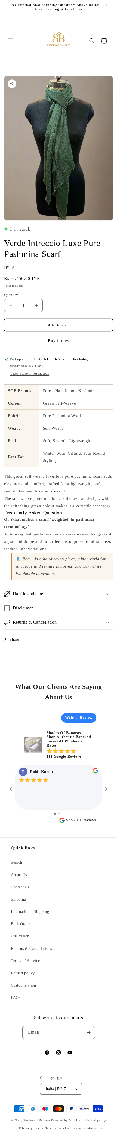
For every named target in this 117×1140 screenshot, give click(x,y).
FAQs (15, 998)
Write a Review (79, 718)
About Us (19, 875)
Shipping (18, 899)
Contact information (88, 1128)
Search (16, 862)
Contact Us (20, 887)
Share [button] (14, 639)
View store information (29, 373)
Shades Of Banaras (36, 1120)
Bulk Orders (21, 924)
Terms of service (57, 1128)
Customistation (23, 985)
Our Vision (20, 936)
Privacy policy (29, 1128)
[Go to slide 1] (55, 814)
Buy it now (58, 340)
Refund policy (23, 973)
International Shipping (30, 912)
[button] (11, 41)
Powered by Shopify (66, 1120)
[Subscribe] (89, 1032)
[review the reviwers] (95, 772)
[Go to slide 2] (59, 813)
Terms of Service (25, 961)
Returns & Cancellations (31, 949)
